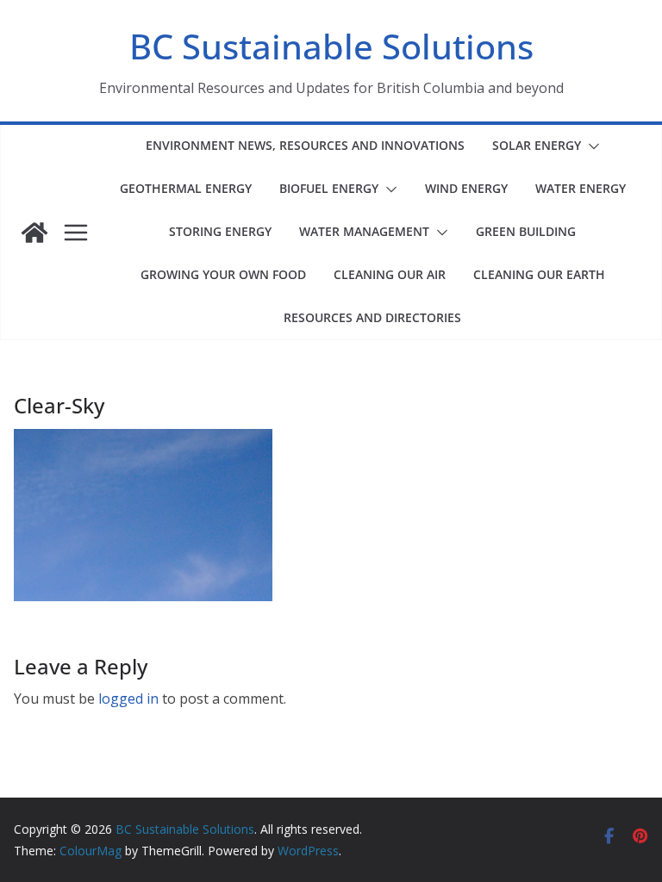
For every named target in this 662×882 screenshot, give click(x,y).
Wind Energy (466, 188)
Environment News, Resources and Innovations (305, 145)
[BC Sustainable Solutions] (34, 232)
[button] (590, 146)
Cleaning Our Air (390, 274)
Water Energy (580, 188)
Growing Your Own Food (223, 274)
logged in (128, 698)
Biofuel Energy (328, 188)
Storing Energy (220, 231)
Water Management (364, 231)
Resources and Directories (372, 317)
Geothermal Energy (186, 188)
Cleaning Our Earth (539, 274)
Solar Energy (536, 145)
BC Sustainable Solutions (331, 46)
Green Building (526, 231)
